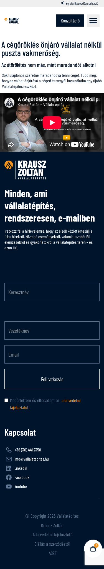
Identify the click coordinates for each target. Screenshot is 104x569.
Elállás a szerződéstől (52, 544)
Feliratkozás (52, 379)
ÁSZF (52, 553)
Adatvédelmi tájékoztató (52, 534)
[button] (93, 20)
